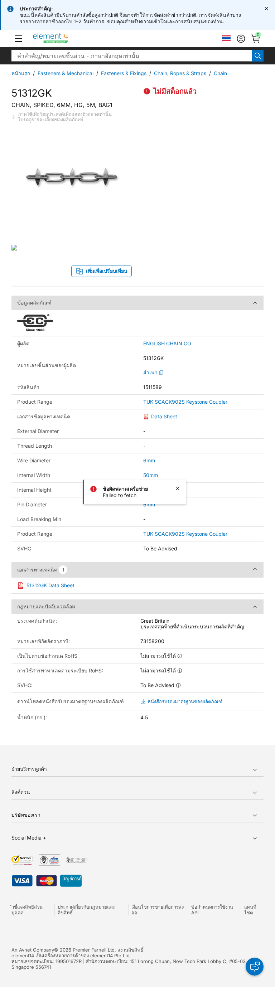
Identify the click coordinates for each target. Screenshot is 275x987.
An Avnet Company (32, 950)
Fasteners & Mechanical (65, 73)
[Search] (258, 56)
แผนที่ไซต (250, 909)
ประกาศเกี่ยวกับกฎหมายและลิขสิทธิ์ (86, 909)
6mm (149, 460)
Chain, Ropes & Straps (180, 73)
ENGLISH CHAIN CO (167, 343)
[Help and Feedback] (255, 967)
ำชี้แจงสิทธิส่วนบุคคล (27, 909)
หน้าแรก (20, 73)
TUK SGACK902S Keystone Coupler (185, 402)
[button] (18, 38)
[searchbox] (131, 56)
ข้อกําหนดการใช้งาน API (212, 909)
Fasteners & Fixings (123, 73)
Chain (220, 73)
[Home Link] (64, 38)
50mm (150, 475)
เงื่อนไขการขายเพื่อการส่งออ (157, 909)
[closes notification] (266, 8)
